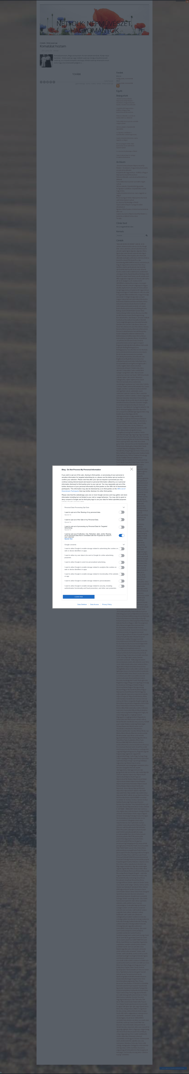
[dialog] (94, 537)
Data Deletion (82, 604)
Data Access (94, 604)
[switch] (121, 512)
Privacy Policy (107, 604)
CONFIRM (79, 597)
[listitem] (94, 507)
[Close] (132, 470)
